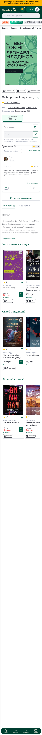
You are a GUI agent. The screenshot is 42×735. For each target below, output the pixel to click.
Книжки (14, 28)
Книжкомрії (16, 22)
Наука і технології (27, 28)
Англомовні (30, 22)
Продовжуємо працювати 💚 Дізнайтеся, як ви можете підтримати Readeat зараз (21, 3)
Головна (5, 28)
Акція (5, 22)
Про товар (24, 206)
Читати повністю (9, 239)
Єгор (11, 157)
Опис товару (8, 206)
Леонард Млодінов (16, 107)
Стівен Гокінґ (31, 107)
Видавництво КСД (22, 111)
